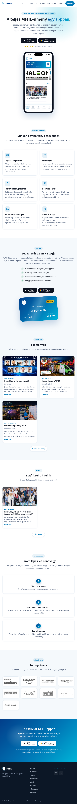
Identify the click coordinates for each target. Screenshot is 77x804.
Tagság (42, 3)
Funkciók (33, 3)
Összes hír (38, 534)
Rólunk (24, 3)
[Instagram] (56, 773)
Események (51, 3)
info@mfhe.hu (59, 768)
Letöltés (70, 3)
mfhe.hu (33, 792)
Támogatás (34, 789)
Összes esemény (38, 449)
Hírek (61, 3)
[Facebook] (61, 773)
